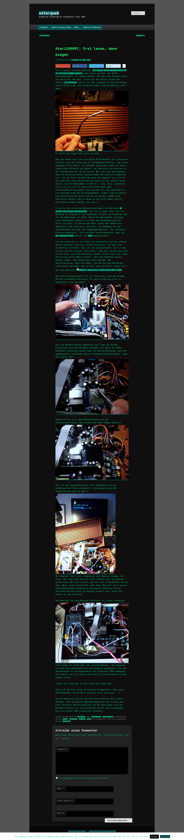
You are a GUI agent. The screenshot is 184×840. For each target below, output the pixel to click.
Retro (89, 719)
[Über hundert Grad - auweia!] (92, 662)
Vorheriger (44, 35)
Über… (76, 27)
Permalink (66, 721)
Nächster (140, 35)
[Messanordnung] (85, 573)
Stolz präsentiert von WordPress (102, 831)
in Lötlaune (70, 82)
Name (61, 788)
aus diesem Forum (64, 236)
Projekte (44, 27)
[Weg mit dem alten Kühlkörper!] (92, 339)
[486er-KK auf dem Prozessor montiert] (92, 479)
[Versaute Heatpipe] (92, 150)
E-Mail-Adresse (65, 800)
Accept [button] (154, 836)
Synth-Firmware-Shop (61, 27)
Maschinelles (108, 717)
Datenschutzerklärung (77, 831)
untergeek (49, 13)
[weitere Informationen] (124, 66)
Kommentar (62, 749)
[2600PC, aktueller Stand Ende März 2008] (99, 270)
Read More (165, 836)
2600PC (65, 719)
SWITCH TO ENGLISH (92, 27)
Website (60, 813)
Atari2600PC (96, 717)
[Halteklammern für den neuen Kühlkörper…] (92, 413)
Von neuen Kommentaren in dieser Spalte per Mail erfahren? (84, 778)
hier (90, 236)
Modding (82, 719)
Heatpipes (73, 719)
